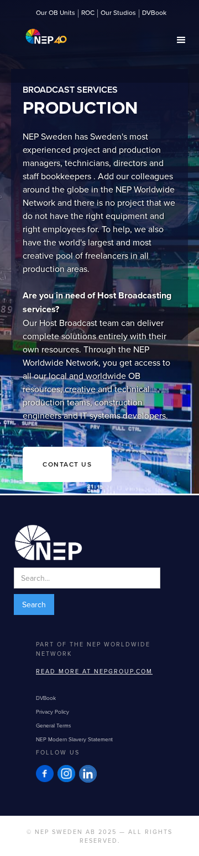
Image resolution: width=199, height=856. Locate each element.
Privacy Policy (52, 711)
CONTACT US (67, 464)
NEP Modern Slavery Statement (74, 739)
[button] (181, 40)
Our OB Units (55, 13)
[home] (43, 33)
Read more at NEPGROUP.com (94, 671)
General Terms (53, 725)
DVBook (154, 13)
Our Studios (118, 13)
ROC (88, 13)
